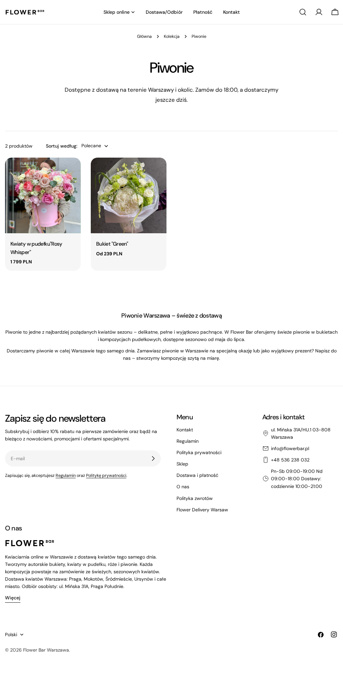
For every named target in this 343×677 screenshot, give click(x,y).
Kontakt (185, 430)
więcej (12, 598)
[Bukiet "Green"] (128, 195)
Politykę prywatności (106, 475)
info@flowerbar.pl (290, 448)
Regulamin (66, 475)
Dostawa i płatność (197, 475)
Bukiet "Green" (112, 243)
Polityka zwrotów (195, 498)
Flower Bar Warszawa (46, 650)
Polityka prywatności (199, 452)
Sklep (182, 464)
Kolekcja (172, 36)
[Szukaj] (303, 12)
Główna (144, 36)
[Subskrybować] (153, 458)
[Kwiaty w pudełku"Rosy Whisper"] (43, 195)
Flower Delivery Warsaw (202, 510)
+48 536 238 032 (290, 460)
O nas (183, 487)
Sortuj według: (61, 146)
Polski (11, 634)
